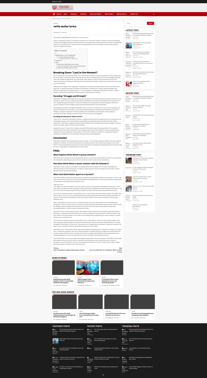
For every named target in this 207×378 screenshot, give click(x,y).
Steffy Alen (64, 32)
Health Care (109, 14)
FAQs (56, 62)
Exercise (83, 14)
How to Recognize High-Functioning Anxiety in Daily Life (89, 315)
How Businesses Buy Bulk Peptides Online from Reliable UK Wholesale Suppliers (63, 281)
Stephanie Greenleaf (114, 285)
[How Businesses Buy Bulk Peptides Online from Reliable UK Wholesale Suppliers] (63, 267)
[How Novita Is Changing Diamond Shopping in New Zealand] (142, 302)
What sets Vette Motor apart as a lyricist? (68, 67)
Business (55, 23)
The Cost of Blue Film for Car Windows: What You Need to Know (105, 250)
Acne (65, 14)
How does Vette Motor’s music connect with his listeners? (72, 66)
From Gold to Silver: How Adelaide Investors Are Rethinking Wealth (110, 281)
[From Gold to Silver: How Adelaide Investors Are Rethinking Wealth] (112, 267)
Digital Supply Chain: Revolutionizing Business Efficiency (86, 281)
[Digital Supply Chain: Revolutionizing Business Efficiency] (87, 267)
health (59, 14)
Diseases (73, 14)
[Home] (54, 14)
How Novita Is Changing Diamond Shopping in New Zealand (143, 314)
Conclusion (58, 60)
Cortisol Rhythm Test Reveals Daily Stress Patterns (115, 314)
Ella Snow (65, 285)
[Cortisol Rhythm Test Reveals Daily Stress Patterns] (116, 302)
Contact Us (134, 14)
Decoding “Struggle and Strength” (66, 57)
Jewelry (133, 311)
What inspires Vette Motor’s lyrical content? (68, 64)
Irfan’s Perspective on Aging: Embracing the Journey (68, 249)
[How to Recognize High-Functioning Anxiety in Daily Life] (90, 302)
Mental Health (121, 14)
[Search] (154, 14)
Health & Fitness (95, 14)
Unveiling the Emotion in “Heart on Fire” (69, 58)
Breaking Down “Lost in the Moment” (65, 55)
